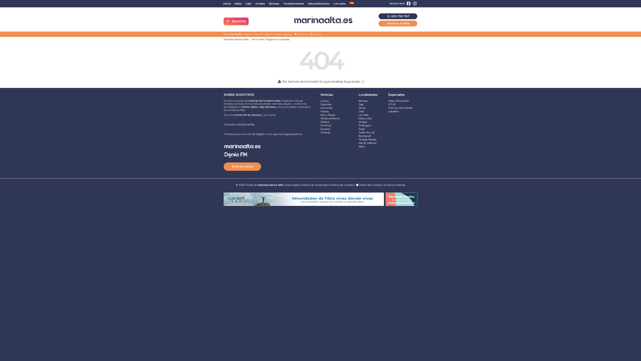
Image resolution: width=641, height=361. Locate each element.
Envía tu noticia (398, 23)
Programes (302, 34)
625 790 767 (399, 16)
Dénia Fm (258, 34)
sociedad (288, 34)
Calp (361, 104)
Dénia (362, 107)
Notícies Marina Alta (236, 39)
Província (325, 125)
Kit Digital (258, 134)
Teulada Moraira (367, 139)
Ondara (363, 122)
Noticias (326, 95)
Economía (326, 107)
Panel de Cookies (370, 185)
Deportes (326, 104)
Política (278, 34)
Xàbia (362, 146)
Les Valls (363, 114)
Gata (361, 111)
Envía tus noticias (394, 185)
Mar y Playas (327, 114)
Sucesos (325, 129)
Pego (362, 129)
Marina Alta (365, 118)
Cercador (316, 34)
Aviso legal (291, 185)
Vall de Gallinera (367, 143)
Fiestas (324, 111)
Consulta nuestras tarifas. (239, 124)
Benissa (363, 100)
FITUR (392, 104)
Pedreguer (365, 125)
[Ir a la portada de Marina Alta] (323, 20)
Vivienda (325, 132)
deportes (269, 34)
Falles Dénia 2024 (398, 100)
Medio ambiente (330, 118)
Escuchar (238, 21)
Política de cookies (342, 185)
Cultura (248, 34)
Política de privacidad (314, 185)
